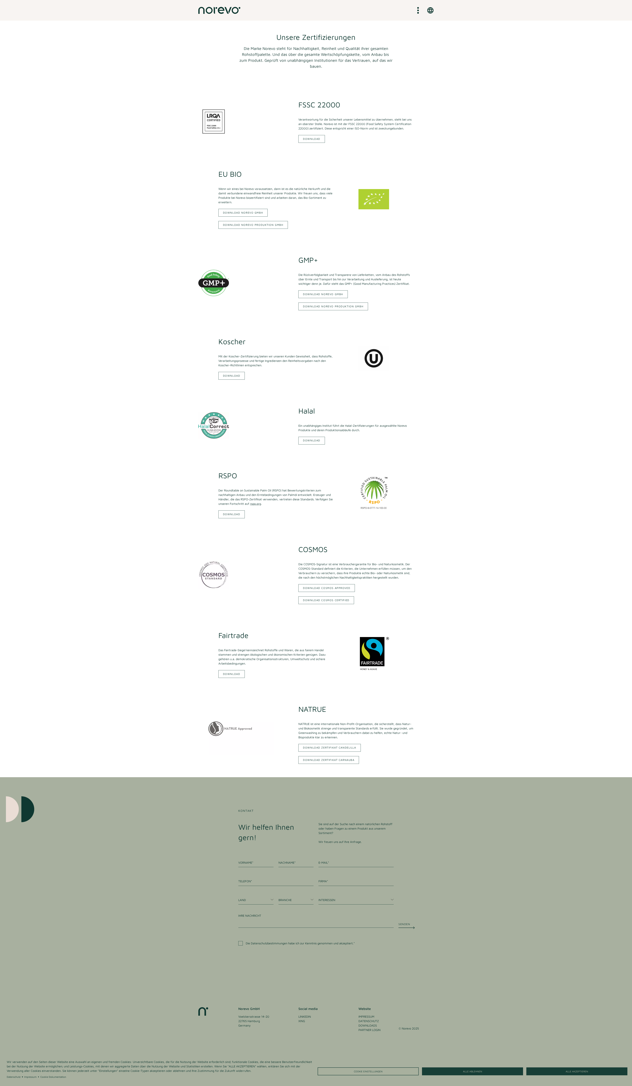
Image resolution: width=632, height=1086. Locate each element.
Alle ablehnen (472, 1071)
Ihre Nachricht (249, 915)
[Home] (219, 10)
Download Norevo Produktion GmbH (253, 224)
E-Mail (323, 862)
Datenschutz (14, 1076)
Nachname (286, 862)
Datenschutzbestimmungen (269, 943)
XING (301, 1021)
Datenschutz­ (368, 1021)
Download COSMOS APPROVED (326, 587)
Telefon (244, 881)
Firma (322, 881)
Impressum (30, 1076)
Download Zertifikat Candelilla (329, 747)
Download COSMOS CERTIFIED (326, 600)
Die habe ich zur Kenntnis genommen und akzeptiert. (300, 943)
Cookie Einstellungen (368, 1071)
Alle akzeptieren (577, 1071)
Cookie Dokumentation (53, 1076)
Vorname (245, 862)
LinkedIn (304, 1016)
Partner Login (369, 1030)
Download (311, 138)
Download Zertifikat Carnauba (328, 759)
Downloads (367, 1025)
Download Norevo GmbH (243, 212)
